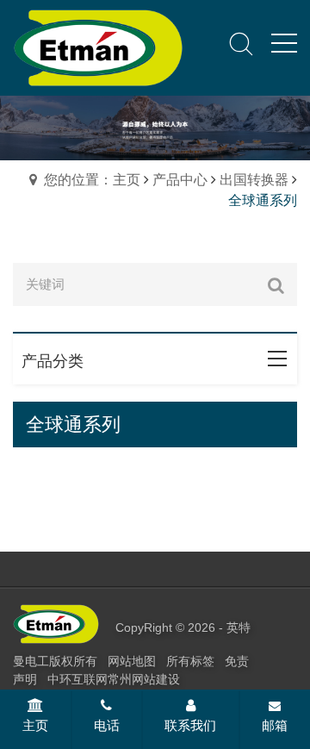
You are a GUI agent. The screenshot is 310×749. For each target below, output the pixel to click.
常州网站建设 (144, 679)
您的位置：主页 (92, 179)
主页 (35, 725)
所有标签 (190, 661)
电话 (107, 725)
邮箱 (275, 725)
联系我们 (190, 725)
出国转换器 (254, 179)
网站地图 (132, 661)
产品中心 (180, 179)
